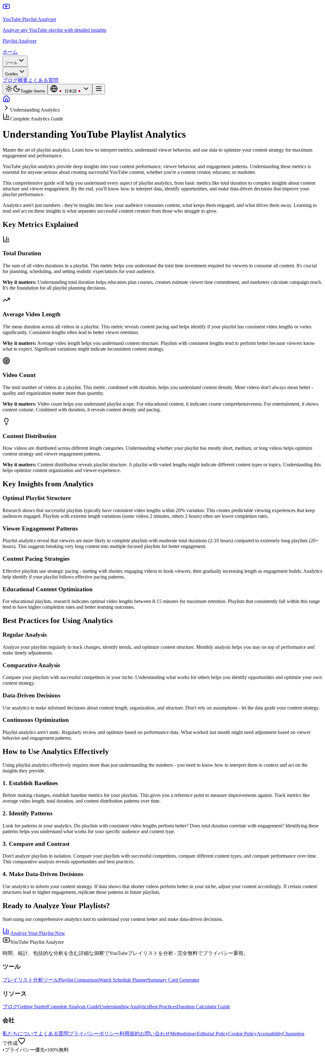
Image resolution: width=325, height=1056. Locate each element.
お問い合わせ (155, 1033)
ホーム (10, 52)
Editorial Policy (212, 1033)
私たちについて (20, 1033)
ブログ (10, 80)
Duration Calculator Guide (203, 1006)
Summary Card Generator (173, 980)
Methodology (183, 1033)
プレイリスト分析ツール (30, 980)
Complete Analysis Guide (73, 1006)
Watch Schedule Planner (123, 980)
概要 (23, 80)
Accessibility (269, 1033)
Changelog (293, 1033)
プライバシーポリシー (94, 1033)
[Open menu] (98, 89)
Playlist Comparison (78, 980)
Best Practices (163, 1006)
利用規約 (129, 1033)
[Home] (6, 101)
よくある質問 (43, 80)
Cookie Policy (242, 1033)
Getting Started (33, 1006)
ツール (11, 62)
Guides (11, 74)
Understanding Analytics (124, 1006)
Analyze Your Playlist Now (37, 933)
